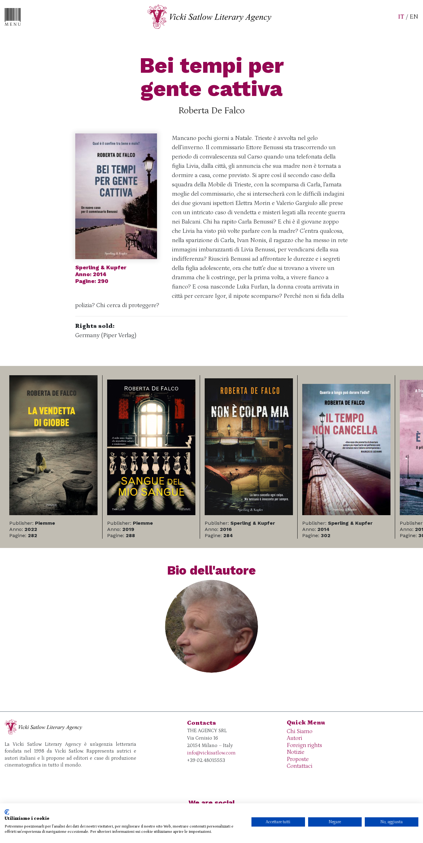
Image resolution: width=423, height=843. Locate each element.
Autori (294, 738)
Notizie (295, 752)
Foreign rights (304, 745)
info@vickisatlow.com (211, 753)
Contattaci (299, 766)
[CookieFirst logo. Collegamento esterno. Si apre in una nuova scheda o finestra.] (7, 812)
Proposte (298, 759)
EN (414, 16)
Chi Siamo (299, 731)
